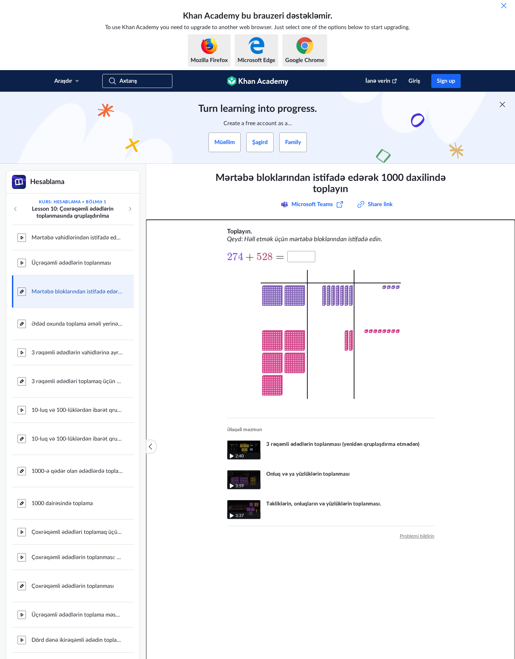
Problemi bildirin (417, 536)
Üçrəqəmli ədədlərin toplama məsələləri (77, 615)
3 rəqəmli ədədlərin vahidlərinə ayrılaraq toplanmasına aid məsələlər (77, 352)
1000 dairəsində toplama (62, 503)
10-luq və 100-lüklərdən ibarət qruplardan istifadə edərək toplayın (77, 439)
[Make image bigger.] (331, 334)
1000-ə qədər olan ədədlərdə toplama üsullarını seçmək (77, 471)
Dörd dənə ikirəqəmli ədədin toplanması (77, 640)
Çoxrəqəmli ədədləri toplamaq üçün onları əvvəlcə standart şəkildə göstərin (77, 532)
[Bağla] (503, 5)
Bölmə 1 (96, 202)
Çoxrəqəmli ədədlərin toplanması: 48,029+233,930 (77, 557)
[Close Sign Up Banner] (502, 104)
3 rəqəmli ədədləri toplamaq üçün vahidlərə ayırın (77, 381)
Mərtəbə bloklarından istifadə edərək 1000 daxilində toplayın (77, 291)
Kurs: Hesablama (60, 202)
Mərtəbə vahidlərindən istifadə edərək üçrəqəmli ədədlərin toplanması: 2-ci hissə (77, 237)
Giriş (414, 81)
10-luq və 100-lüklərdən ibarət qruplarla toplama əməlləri (77, 410)
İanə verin (377, 81)
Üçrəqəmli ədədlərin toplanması (71, 263)
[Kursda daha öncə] (15, 209)
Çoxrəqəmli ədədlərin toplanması (73, 586)
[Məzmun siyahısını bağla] (151, 447)
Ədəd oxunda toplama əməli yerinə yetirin (77, 324)
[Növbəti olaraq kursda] (130, 209)
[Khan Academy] (257, 80)
